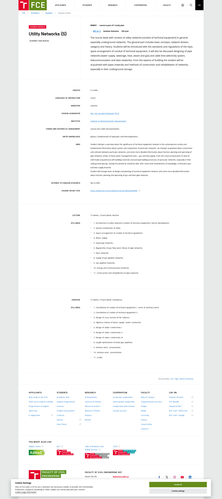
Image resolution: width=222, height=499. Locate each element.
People (144, 406)
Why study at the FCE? (38, 397)
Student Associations (66, 411)
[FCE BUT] (32, 5)
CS (199, 5)
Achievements (91, 397)
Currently (145, 415)
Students (87, 5)
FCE (23, 13)
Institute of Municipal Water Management (108, 121)
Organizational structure (151, 401)
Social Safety (146, 424)
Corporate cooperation (123, 397)
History (144, 420)
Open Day (33, 411)
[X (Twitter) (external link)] (167, 477)
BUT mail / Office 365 (181, 410)
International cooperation (124, 401)
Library (63, 419)
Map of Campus (148, 397)
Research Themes (92, 411)
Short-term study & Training (41, 401)
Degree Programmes (66, 401)
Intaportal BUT (179, 406)
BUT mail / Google (180, 415)
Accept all (178, 484)
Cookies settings (178, 491)
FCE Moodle (178, 401)
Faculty (167, 5)
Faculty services (120, 411)
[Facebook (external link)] (159, 477)
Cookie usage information (25, 492)
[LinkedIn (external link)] (190, 477)
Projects (88, 415)
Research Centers (92, 406)
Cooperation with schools (124, 406)
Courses (49, 13)
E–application (38, 415)
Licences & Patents (93, 401)
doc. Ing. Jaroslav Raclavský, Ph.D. (104, 113)
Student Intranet (180, 397)
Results (88, 420)
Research (112, 5)
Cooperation (140, 5)
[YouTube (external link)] (182, 477)
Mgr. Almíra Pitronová (184, 379)
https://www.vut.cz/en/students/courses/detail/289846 (113, 190)
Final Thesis (65, 424)
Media (143, 411)
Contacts (60, 415)
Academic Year (63, 397)
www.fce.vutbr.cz (121, 476)
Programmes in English (39, 406)
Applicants (60, 5)
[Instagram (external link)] (174, 477)
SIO (172, 379)
